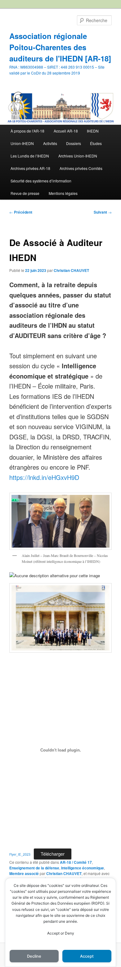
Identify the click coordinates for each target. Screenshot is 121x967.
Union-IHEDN (22, 143)
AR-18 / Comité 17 (76, 862)
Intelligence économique (82, 868)
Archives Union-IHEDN (77, 155)
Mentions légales (63, 193)
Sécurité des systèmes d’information (41, 180)
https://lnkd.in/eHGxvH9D (44, 477)
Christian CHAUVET (71, 270)
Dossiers (73, 143)
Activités (50, 143)
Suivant (103, 212)
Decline (34, 956)
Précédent (20, 212)
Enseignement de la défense (34, 868)
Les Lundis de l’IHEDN (30, 155)
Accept (87, 956)
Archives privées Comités (81, 168)
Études (96, 143)
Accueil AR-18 (66, 130)
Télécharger (53, 853)
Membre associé (24, 873)
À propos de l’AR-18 (27, 130)
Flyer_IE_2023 (19, 854)
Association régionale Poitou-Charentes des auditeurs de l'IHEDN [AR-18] (60, 47)
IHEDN (93, 130)
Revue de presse (25, 193)
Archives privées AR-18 (30, 168)
